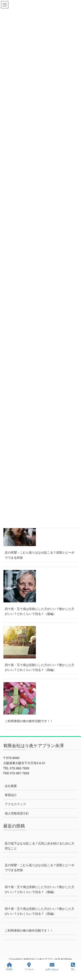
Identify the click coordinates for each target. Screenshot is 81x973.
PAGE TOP (74, 953)
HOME (9, 969)
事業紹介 (11, 795)
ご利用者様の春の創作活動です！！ (29, 721)
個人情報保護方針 (17, 813)
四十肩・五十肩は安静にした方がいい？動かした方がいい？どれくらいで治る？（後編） (39, 611)
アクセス (29, 969)
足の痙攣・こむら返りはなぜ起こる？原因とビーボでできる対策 (39, 554)
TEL (73, 969)
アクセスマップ (15, 804)
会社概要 (11, 786)
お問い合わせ (52, 969)
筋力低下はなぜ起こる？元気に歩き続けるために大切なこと (39, 845)
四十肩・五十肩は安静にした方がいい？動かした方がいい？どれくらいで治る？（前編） (39, 667)
